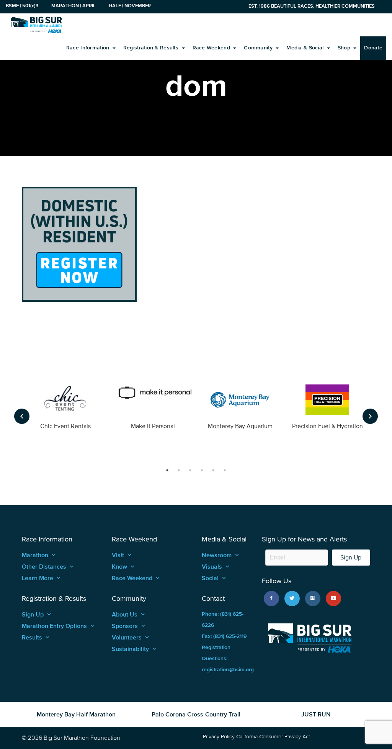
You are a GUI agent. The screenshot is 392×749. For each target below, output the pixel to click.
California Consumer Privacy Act (273, 736)
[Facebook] (271, 598)
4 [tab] (202, 470)
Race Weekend (212, 48)
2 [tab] (179, 470)
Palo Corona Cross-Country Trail (196, 714)
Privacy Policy (219, 736)
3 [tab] (190, 470)
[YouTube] (333, 598)
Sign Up (350, 557)
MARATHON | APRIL (73, 5)
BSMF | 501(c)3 (22, 5)
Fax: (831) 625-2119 (224, 636)
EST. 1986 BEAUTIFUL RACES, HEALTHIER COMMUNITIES (311, 6)
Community (259, 48)
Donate (373, 48)
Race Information (88, 48)
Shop (345, 48)
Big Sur (36, 24)
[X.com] (292, 598)
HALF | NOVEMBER (130, 5)
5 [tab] (213, 470)
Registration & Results (151, 48)
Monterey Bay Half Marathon (76, 714)
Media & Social (305, 48)
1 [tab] (167, 470)
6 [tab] (225, 470)
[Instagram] (312, 598)
